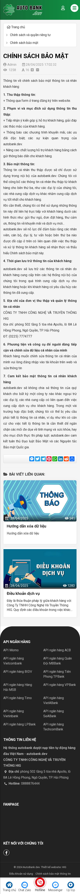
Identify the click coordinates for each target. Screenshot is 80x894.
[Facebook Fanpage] (6, 852)
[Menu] (74, 8)
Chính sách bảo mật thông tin (53, 873)
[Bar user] (63, 8)
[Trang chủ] (22, 9)
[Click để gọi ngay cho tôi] (40, 882)
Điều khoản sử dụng (21, 873)
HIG (64, 867)
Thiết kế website (51, 867)
